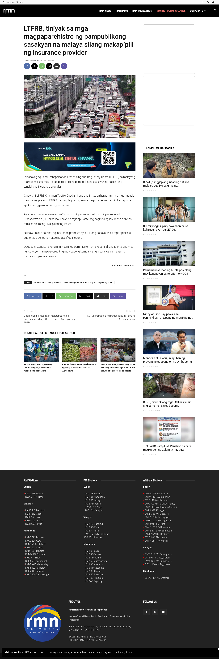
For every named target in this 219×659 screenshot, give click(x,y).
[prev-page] (26, 377)
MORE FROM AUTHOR (62, 333)
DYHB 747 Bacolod (35, 510)
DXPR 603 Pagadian (35, 567)
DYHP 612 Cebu (33, 513)
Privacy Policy (125, 652)
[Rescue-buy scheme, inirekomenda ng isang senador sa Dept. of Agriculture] (79, 350)
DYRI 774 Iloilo (32, 517)
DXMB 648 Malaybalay (36, 564)
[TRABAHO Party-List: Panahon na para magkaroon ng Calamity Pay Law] (169, 429)
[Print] (56, 66)
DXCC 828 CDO (33, 540)
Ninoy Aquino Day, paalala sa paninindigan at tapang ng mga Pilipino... (168, 315)
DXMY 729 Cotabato (35, 544)
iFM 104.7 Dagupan (95, 496)
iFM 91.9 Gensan (93, 557)
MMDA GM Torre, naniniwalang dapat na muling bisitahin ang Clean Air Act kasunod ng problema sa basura (118, 367)
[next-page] (31, 377)
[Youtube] (213, 2)
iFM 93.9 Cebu (92, 527)
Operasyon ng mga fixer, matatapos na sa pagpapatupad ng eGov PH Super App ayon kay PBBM (49, 319)
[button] (215, 11)
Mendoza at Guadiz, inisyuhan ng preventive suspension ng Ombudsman (168, 359)
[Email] (49, 66)
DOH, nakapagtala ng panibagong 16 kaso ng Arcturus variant (111, 317)
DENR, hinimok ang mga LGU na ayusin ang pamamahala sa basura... (167, 403)
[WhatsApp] (42, 66)
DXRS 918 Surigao (34, 571)
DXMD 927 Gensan (35, 554)
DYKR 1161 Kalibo (34, 520)
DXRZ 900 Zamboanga (37, 574)
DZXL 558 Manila (34, 493)
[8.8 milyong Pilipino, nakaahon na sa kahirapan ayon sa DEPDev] (169, 209)
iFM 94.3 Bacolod (94, 523)
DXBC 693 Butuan (34, 537)
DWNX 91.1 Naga (93, 507)
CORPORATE (196, 10)
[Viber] (64, 66)
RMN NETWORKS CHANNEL (171, 10)
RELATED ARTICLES (35, 333)
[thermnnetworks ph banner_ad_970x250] (79, 156)
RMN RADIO (122, 10)
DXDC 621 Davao (34, 547)
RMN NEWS (105, 10)
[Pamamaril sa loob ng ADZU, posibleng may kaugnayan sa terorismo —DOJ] (169, 253)
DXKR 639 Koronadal (36, 560)
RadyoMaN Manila (32, 60)
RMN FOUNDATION (142, 10)
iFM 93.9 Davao (93, 554)
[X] (208, 2)
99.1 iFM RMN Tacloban (97, 533)
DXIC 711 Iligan (32, 557)
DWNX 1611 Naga (34, 496)
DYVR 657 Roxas (33, 523)
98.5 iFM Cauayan (94, 510)
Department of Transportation (47, 282)
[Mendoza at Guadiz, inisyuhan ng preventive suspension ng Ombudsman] (169, 341)
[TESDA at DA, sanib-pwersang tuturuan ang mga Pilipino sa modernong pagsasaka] (41, 350)
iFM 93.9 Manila (93, 503)
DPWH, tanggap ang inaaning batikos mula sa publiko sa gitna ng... (166, 183)
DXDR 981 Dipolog (34, 550)
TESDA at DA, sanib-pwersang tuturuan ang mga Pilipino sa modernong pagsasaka (38, 367)
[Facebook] (202, 2)
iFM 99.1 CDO (92, 550)
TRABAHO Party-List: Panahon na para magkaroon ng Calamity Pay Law (167, 447)
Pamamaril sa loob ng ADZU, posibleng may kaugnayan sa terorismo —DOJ (167, 271)
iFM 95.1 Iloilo (92, 530)
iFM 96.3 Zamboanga (96, 560)
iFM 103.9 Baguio (93, 493)
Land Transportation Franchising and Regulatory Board (88, 282)
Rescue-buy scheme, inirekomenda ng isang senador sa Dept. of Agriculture (79, 367)
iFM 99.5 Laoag (92, 500)
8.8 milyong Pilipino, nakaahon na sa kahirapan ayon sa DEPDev (165, 227)
